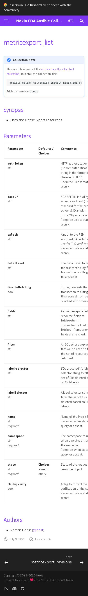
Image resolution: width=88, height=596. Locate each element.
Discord (36, 5)
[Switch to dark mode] (70, 20)
